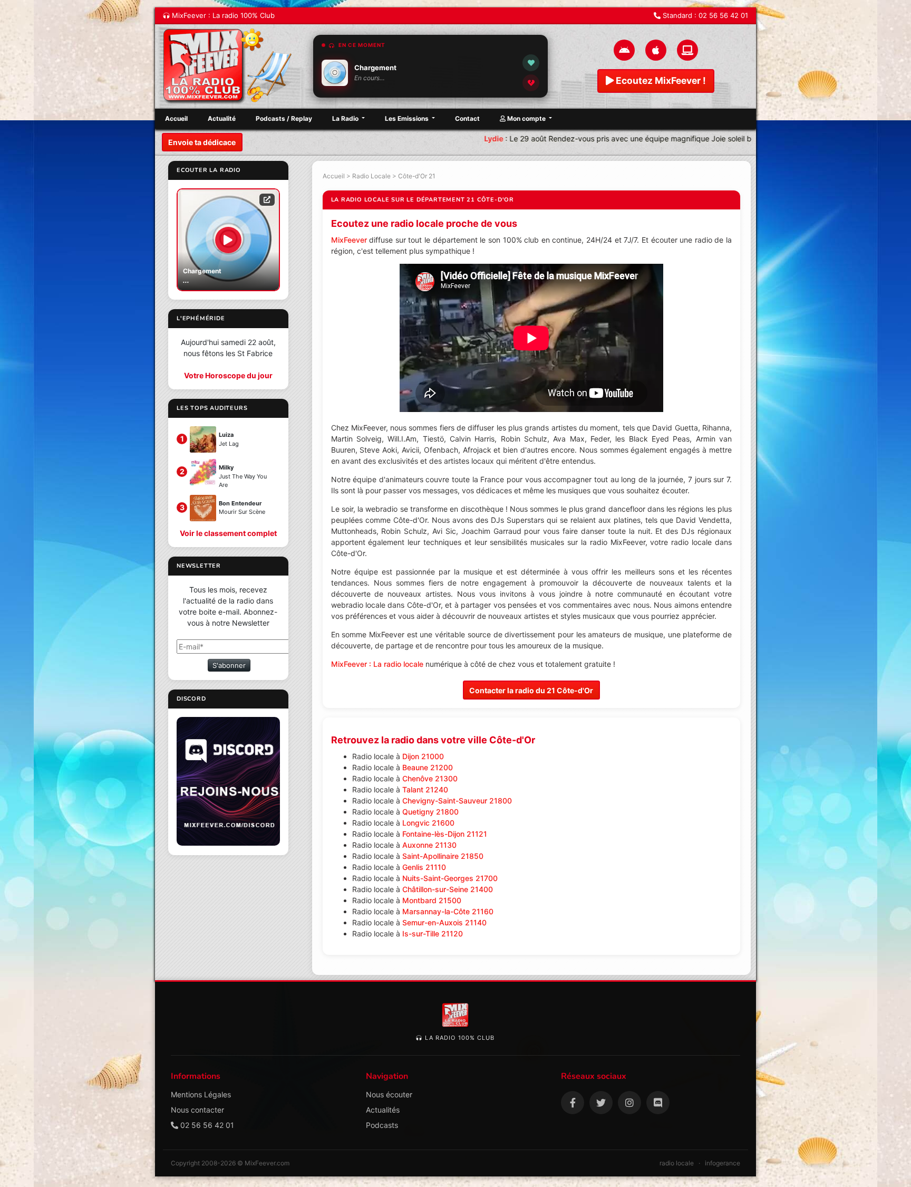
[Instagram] (629, 1102)
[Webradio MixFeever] (229, 66)
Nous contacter (197, 1109)
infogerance (722, 1163)
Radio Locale (371, 176)
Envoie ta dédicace (202, 142)
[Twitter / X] (601, 1102)
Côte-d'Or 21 (416, 176)
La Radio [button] (346, 118)
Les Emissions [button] (407, 118)
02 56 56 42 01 (723, 15)
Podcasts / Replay (284, 118)
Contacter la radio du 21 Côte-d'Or (531, 690)
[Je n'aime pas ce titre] (530, 82)
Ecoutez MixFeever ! (660, 80)
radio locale (677, 1163)
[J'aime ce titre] (530, 62)
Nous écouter (389, 1094)
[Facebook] (572, 1102)
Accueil (176, 118)
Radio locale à (398, 756)
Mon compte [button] (526, 118)
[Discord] (658, 1102)
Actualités (383, 1109)
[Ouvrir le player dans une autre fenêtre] (267, 199)
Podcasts (382, 1125)
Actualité (222, 118)
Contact (467, 118)
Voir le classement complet (228, 533)
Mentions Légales (201, 1094)
